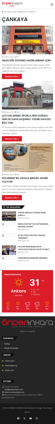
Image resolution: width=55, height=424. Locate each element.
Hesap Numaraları (11, 348)
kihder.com (9, 370)
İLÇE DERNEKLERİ (19, 12)
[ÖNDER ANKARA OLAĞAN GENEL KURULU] (9, 216)
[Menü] (52, 5)
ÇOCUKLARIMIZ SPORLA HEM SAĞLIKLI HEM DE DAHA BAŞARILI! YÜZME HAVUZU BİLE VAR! (26, 119)
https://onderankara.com (14, 392)
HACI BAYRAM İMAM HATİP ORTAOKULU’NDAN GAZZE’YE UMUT (34, 248)
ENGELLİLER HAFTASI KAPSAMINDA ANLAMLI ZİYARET (33, 225)
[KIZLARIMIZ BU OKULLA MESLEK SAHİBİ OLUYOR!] (27, 157)
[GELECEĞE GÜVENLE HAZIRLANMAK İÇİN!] (27, 40)
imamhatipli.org (11, 365)
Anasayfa (7, 12)
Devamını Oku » (12, 76)
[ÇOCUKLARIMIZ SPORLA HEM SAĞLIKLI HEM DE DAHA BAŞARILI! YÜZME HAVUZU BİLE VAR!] (27, 95)
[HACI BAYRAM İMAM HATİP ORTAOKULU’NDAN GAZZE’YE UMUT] (9, 250)
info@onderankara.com (13, 389)
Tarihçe (7, 344)
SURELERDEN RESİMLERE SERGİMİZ (32, 258)
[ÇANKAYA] (12, 4)
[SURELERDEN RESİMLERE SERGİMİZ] (9, 261)
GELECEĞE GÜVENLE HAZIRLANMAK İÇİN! (26, 60)
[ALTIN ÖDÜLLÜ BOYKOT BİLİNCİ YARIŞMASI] (9, 239)
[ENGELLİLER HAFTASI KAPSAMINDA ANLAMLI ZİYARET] (9, 227)
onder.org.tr (10, 361)
